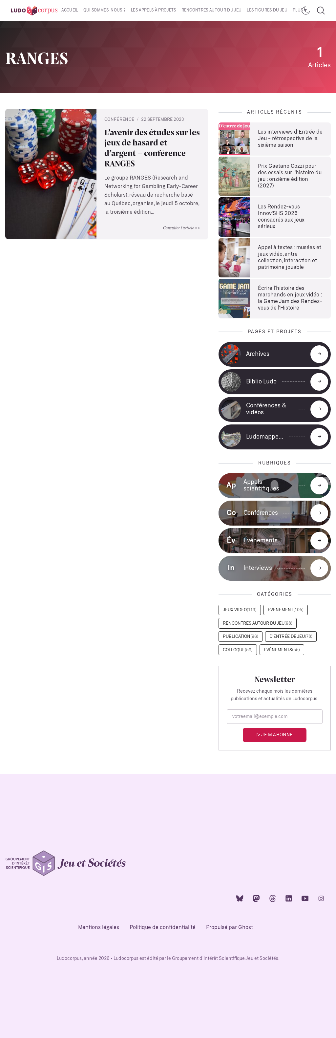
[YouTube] (305, 898)
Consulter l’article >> (181, 227)
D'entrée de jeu (290, 637)
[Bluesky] (240, 898)
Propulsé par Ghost (229, 927)
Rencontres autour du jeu (211, 10)
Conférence (119, 120)
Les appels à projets (153, 10)
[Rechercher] (321, 10)
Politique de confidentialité (163, 927)
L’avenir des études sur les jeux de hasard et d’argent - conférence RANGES (152, 148)
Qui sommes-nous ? (104, 10)
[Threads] (272, 898)
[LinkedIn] (288, 898)
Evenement (286, 610)
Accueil (69, 10)
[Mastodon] (256, 898)
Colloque (238, 650)
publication (240, 637)
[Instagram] (321, 898)
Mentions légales (98, 927)
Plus (298, 10)
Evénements (282, 650)
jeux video (240, 610)
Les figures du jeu (267, 10)
